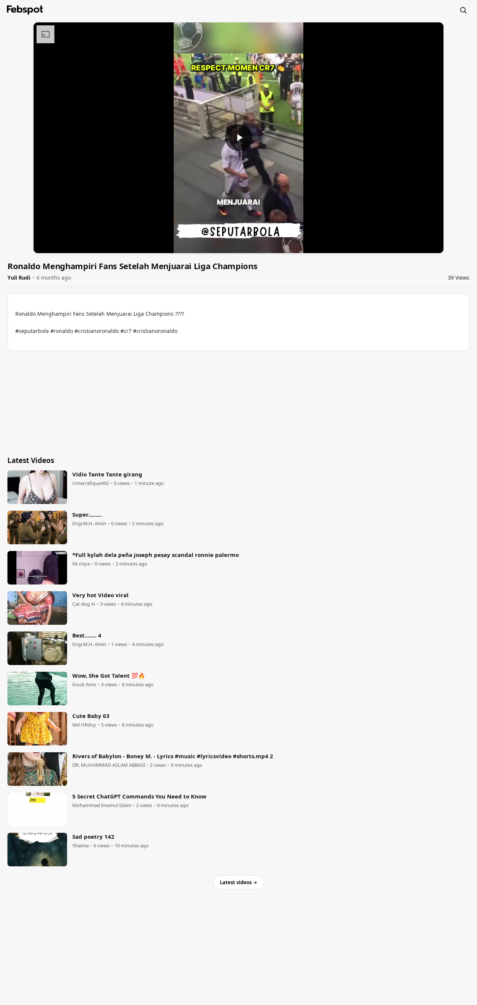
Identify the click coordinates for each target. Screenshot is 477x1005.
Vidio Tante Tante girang (107, 474)
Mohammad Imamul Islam (101, 805)
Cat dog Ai (83, 604)
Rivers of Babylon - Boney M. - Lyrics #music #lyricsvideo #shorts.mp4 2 (172, 756)
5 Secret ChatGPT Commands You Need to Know (139, 796)
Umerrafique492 (90, 483)
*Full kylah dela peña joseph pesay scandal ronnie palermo (155, 554)
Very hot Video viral (100, 595)
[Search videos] (463, 10)
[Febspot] (25, 10)
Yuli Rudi (18, 277)
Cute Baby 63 (91, 715)
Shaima (80, 845)
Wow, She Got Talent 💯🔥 (108, 675)
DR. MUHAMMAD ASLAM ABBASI (108, 765)
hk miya (81, 564)
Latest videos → (238, 882)
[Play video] (238, 137)
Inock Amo (84, 684)
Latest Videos (30, 460)
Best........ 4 (86, 635)
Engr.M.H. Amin (89, 523)
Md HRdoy (84, 725)
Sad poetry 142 (93, 836)
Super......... (87, 514)
